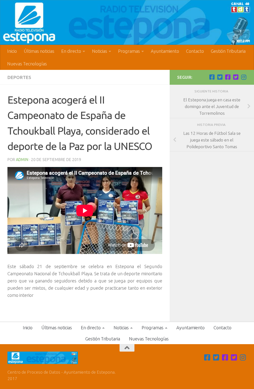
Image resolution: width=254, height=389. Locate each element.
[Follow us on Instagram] (244, 77)
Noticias (99, 51)
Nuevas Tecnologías (27, 63)
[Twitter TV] (220, 77)
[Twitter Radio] (236, 77)
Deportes (19, 77)
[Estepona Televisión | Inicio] (127, 22)
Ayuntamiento (165, 51)
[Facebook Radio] (228, 77)
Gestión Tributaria (228, 51)
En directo (71, 51)
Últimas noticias (39, 51)
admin (22, 159)
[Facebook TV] (212, 77)
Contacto (195, 51)
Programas (129, 51)
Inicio (12, 51)
